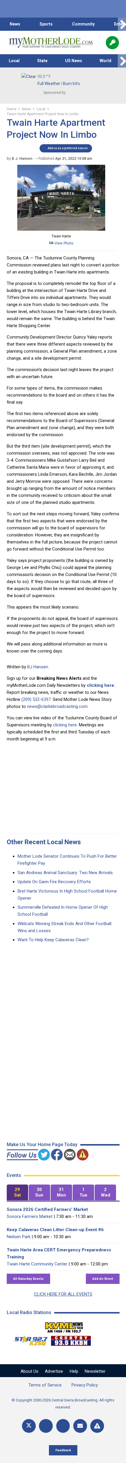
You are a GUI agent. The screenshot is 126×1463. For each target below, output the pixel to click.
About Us (29, 1371)
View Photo (64, 243)
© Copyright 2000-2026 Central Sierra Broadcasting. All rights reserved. (63, 1403)
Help (74, 1371)
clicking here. (101, 685)
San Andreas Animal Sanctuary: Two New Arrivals (65, 872)
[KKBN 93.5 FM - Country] (71, 1339)
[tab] (17, 1193)
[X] (29, 1426)
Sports (46, 24)
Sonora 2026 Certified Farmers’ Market (47, 1209)
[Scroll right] (122, 24)
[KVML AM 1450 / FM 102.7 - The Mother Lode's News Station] (64, 1325)
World (105, 60)
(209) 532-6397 (36, 699)
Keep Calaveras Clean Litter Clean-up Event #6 (55, 1229)
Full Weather (49, 83)
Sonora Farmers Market (29, 1216)
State (42, 60)
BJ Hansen (37, 667)
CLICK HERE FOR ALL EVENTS (63, 1294)
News (15, 24)
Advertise (54, 1371)
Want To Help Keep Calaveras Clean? (53, 939)
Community (83, 24)
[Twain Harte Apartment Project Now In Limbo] (61, 229)
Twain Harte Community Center (37, 1264)
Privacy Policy (84, 1385)
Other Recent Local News (44, 842)
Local (14, 60)
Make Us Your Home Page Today (42, 1144)
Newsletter (95, 1371)
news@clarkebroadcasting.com (57, 706)
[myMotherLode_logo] (50, 42)
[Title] (97, 1426)
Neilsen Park (18, 1236)
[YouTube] (63, 1426)
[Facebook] (46, 1426)
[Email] (80, 1426)
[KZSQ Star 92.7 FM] (28, 1339)
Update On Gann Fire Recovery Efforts (54, 881)
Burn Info (71, 83)
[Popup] (112, 42)
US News (73, 60)
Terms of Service (45, 1385)
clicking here (65, 725)
